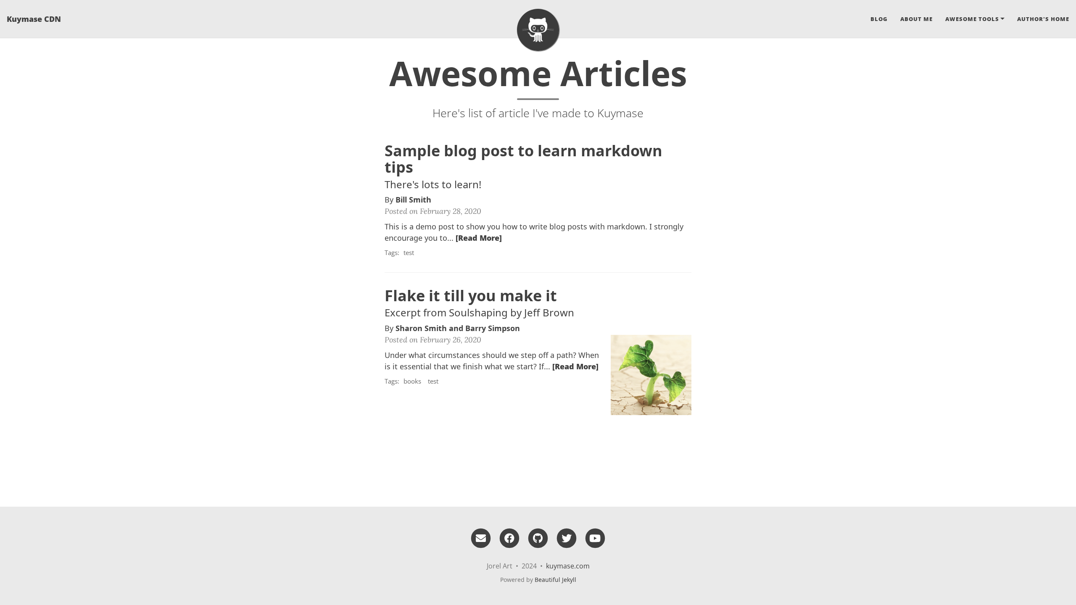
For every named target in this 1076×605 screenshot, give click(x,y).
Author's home (1043, 19)
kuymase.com (568, 566)
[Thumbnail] (651, 374)
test (409, 252)
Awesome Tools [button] (972, 19)
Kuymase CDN (34, 19)
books (412, 381)
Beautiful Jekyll (555, 580)
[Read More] (479, 238)
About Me (916, 19)
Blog (879, 19)
